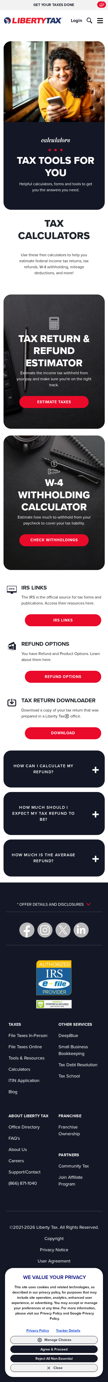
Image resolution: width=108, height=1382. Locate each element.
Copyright (54, 1238)
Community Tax (74, 1166)
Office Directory (24, 1127)
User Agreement (54, 1261)
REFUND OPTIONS (63, 677)
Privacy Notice (54, 1249)
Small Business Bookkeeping (73, 1050)
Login (76, 20)
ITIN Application (24, 1080)
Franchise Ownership (69, 1130)
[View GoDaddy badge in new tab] (53, 1004)
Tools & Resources (26, 1058)
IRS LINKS (63, 620)
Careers (16, 1161)
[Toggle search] (89, 20)
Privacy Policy (37, 1330)
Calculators (19, 1069)
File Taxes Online (25, 1047)
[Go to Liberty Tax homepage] (33, 20)
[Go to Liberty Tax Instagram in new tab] (44, 930)
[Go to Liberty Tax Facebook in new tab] (26, 930)
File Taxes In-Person (28, 1035)
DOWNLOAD (63, 733)
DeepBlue (68, 1035)
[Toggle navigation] (100, 20)
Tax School (69, 1076)
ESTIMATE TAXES (54, 402)
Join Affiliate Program (71, 1180)
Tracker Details (68, 1330)
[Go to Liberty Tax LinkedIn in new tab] (81, 930)
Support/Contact (24, 1172)
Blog (13, 1091)
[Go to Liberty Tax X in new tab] (63, 930)
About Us (18, 1149)
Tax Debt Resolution (78, 1065)
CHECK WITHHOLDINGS (54, 540)
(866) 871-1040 (23, 1183)
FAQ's (14, 1138)
